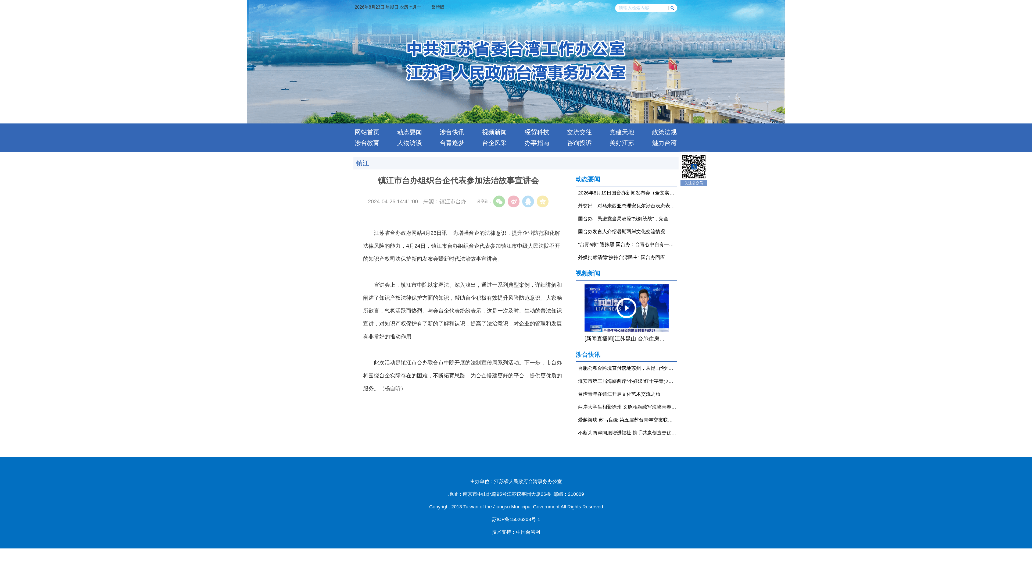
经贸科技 (537, 132)
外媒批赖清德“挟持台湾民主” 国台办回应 (621, 257)
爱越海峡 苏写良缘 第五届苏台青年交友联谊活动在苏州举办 (627, 420)
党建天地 (622, 132)
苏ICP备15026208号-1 (516, 519)
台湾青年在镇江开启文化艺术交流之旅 (619, 394)
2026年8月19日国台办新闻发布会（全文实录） (627, 193)
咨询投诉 (579, 142)
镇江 (362, 163)
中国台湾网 (528, 532)
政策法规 (664, 132)
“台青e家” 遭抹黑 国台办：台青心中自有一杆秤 (627, 244)
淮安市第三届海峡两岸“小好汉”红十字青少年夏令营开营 (627, 381)
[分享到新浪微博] (513, 201)
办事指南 (537, 142)
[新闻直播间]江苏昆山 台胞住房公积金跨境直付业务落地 (627, 339)
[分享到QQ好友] (528, 201)
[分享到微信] (499, 201)
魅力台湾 (664, 142)
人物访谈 (409, 142)
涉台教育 (367, 142)
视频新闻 (494, 132)
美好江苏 (622, 142)
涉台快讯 (452, 132)
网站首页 (367, 132)
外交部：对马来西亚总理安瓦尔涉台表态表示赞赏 (627, 205)
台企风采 (494, 142)
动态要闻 (409, 132)
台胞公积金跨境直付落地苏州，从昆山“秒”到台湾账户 (627, 368)
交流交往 (579, 132)
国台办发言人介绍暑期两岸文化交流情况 (621, 231)
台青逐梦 (452, 142)
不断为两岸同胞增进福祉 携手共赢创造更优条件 (627, 432)
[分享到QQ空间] (543, 201)
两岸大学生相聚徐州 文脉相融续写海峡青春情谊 (627, 407)
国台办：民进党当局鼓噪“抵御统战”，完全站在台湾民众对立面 (627, 218)
